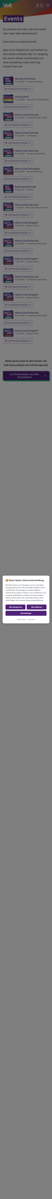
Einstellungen (26, 613)
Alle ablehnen (36, 607)
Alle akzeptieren (15, 607)
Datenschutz (21, 619)
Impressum (31, 619)
